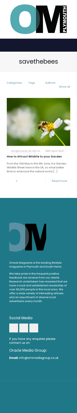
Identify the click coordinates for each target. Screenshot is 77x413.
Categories (14, 83)
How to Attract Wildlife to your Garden (34, 156)
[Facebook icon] (33, 398)
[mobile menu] (71, 8)
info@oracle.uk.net (23, 151)
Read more (59, 181)
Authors (50, 83)
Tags (31, 83)
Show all (64, 87)
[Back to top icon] (38, 389)
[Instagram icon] (44, 398)
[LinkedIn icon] (38, 398)
